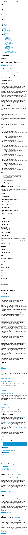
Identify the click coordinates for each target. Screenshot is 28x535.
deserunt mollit (19, 427)
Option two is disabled (6, 229)
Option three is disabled (6, 243)
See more (9, 491)
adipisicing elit (22, 417)
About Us (5, 31)
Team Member (9, 43)
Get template (3, 491)
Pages (4, 35)
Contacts (8, 48)
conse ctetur (16, 431)
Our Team (8, 42)
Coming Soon (6, 33)
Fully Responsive (5, 296)
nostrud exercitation (7, 422)
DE (4, 18)
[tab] (14, 296)
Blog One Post (6, 30)
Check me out (4, 227)
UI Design (3, 340)
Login (4, 25)
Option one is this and (5, 228)
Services (8, 46)
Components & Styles (11, 52)
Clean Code (3, 318)
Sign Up (5, 24)
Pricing (8, 44)
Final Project (6, 469)
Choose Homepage (10, 51)
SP (4, 19)
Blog (4, 29)
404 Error (5, 34)
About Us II (9, 40)
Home (4, 28)
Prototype (5, 466)
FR (4, 16)
